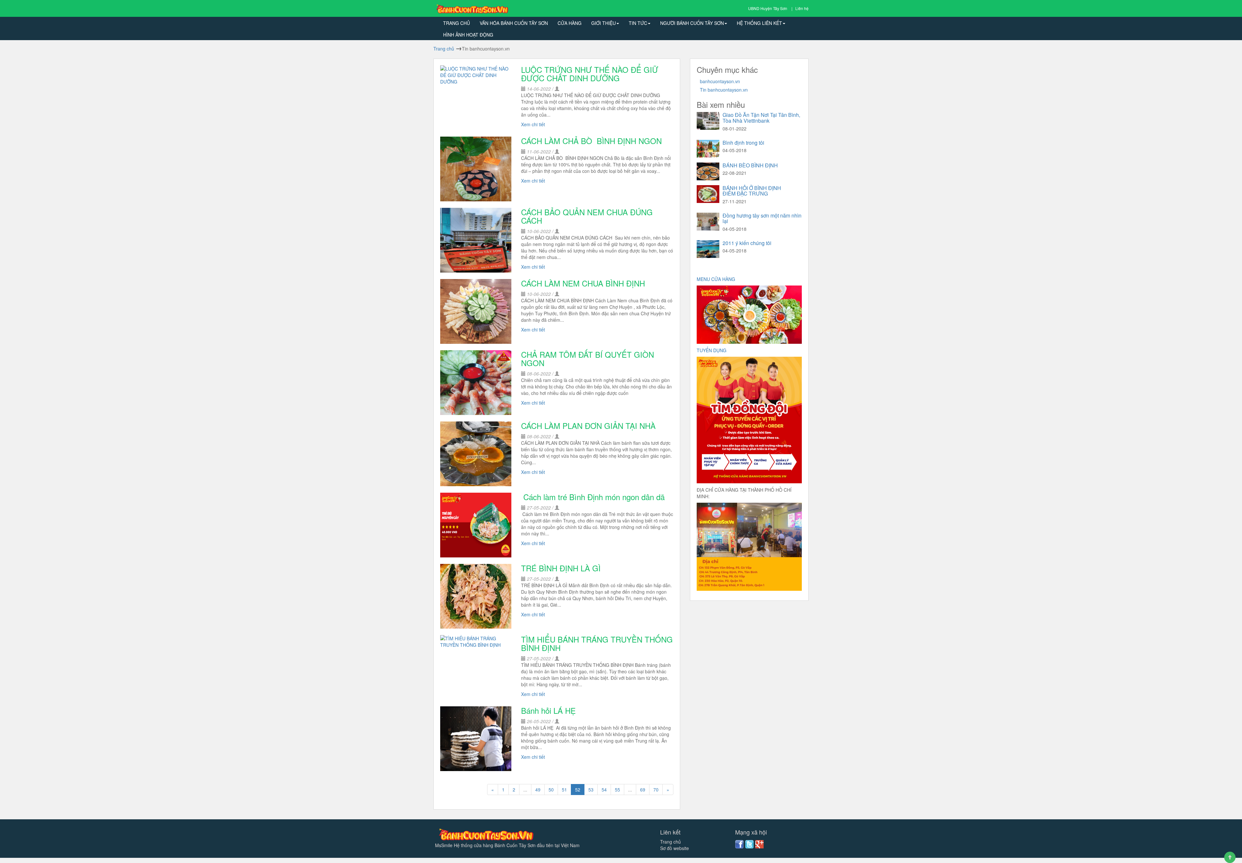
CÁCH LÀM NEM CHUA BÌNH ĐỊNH (583, 283)
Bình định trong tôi (743, 142)
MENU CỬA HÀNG (716, 279)
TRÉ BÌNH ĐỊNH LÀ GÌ (561, 568)
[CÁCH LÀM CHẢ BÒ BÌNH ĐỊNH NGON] (475, 169)
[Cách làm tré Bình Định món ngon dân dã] (475, 525)
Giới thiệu (603, 23)
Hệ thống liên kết (759, 23)
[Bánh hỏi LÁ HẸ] (475, 738)
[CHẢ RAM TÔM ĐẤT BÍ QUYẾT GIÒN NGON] (475, 382)
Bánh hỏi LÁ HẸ (549, 710)
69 (642, 789)
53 (591, 789)
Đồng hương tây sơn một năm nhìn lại (762, 218)
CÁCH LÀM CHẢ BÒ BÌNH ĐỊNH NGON (591, 140)
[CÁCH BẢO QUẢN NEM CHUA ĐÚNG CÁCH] (475, 240)
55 (617, 789)
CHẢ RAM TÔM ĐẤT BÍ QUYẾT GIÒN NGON (587, 358)
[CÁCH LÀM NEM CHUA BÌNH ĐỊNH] (475, 311)
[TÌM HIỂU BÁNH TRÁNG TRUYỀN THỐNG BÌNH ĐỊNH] (475, 667)
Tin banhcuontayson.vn (724, 89)
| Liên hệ (800, 8)
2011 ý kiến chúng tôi (747, 243)
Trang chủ (456, 23)
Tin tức (638, 23)
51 (564, 789)
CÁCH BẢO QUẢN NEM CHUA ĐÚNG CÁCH (587, 216)
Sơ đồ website (674, 848)
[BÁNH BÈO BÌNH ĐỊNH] (708, 171)
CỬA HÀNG (570, 23)
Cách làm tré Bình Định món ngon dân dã (593, 496)
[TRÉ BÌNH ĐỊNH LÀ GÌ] (475, 596)
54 (604, 789)
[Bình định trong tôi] (708, 149)
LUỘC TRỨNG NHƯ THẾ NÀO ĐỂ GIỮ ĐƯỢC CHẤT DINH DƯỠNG (589, 74)
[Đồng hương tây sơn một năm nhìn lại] (708, 221)
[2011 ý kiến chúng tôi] (708, 249)
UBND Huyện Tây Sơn (768, 8)
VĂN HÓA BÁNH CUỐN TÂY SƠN (514, 23)
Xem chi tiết (533, 124)
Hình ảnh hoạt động (468, 34)
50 (551, 789)
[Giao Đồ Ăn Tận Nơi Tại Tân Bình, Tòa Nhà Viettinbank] (708, 121)
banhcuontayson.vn (720, 81)
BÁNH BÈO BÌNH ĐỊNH (750, 165)
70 (656, 789)
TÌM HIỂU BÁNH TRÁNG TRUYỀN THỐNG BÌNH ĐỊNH (597, 643)
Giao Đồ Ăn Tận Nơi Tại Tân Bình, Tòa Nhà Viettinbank (761, 117)
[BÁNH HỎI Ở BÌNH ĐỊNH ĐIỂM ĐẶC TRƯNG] (708, 194)
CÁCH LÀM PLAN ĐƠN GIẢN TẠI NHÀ (588, 425)
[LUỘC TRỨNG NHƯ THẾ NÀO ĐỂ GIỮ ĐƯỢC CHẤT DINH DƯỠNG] (475, 97)
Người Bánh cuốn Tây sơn (692, 23)
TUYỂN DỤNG (712, 350)
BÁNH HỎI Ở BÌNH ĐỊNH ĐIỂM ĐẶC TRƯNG (752, 190)
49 (537, 789)
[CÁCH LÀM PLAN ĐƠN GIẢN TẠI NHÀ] (475, 453)
